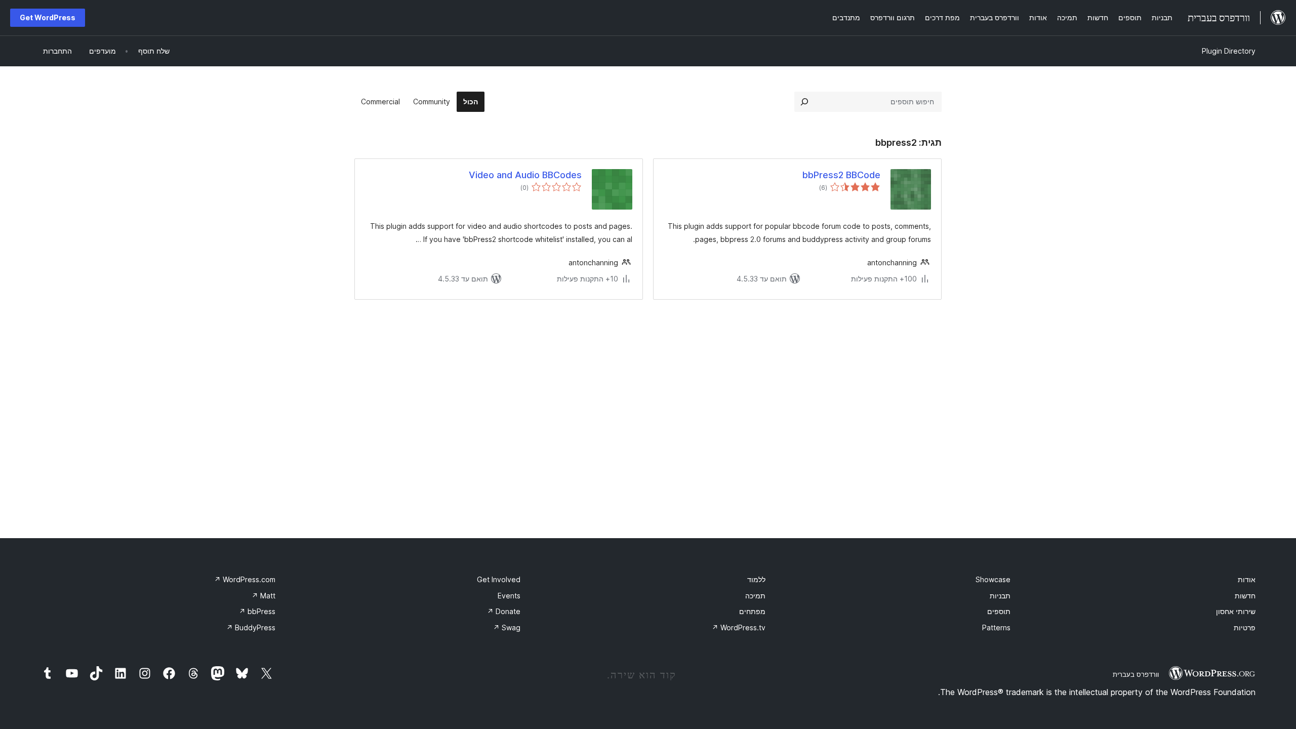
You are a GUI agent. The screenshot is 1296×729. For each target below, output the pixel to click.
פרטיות (1245, 627)
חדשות (1245, 595)
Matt (263, 595)
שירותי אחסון (1236, 611)
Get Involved (498, 579)
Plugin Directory (1229, 51)
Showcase (993, 579)
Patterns (996, 627)
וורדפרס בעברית (1136, 674)
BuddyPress (250, 627)
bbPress (257, 611)
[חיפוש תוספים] (804, 102)
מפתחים (752, 611)
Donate (503, 611)
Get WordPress (47, 17)
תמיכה (755, 595)
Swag (506, 627)
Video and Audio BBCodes (525, 175)
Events (509, 595)
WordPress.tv (738, 627)
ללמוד (756, 579)
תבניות (1000, 595)
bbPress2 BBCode (841, 175)
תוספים (998, 611)
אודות (1247, 579)
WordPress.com (244, 579)
